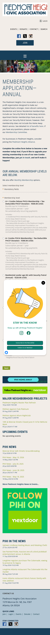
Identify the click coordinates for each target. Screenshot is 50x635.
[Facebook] (19, 36)
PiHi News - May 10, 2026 (13, 457)
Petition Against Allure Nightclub (17, 415)
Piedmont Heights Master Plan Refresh (19, 402)
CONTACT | (34, 29)
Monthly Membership (23, 180)
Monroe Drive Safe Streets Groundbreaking (21, 451)
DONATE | (24, 29)
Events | (19, 614)
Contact (36, 614)
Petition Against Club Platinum (16, 409)
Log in (45, 21)
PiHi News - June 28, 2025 (13, 470)
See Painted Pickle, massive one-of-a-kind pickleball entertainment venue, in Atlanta (25, 552)
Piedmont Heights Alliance (23, 142)
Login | (11, 614)
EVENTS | (14, 29)
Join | (5, 614)
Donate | (28, 614)
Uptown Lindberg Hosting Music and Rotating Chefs (25, 545)
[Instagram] (31, 36)
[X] (25, 36)
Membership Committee (16, 132)
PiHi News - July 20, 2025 (13, 464)
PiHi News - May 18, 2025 (13, 476)
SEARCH (44, 29)
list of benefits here (35, 126)
